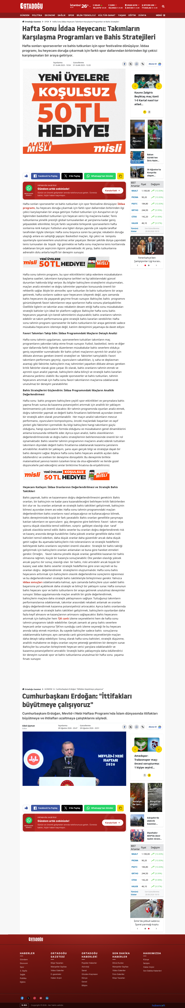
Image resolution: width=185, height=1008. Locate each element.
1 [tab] (144, 112)
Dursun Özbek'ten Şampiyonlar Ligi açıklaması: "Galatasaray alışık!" (147, 259)
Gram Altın (132, 5)
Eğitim (22, 982)
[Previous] (135, 86)
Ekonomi (24, 963)
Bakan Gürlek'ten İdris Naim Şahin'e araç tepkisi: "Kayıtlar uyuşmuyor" (153, 157)
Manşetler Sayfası (59, 967)
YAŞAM (122, 15)
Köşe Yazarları (57, 963)
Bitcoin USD (149, 5)
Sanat (84, 970)
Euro (112, 5)
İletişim (146, 963)
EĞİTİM (132, 15)
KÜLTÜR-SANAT (106, 15)
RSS (25, 1005)
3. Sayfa (23, 971)
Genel (84, 982)
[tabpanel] (146, 90)
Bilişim (84, 985)
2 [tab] (149, 112)
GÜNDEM (24, 15)
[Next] (159, 86)
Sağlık (22, 974)
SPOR (71, 15)
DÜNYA (142, 15)
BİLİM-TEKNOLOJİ (86, 15)
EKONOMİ (50, 15)
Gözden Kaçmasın (90, 974)
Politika (23, 978)
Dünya (84, 978)
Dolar (97, 5)
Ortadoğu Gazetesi (32, 21)
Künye (146, 959)
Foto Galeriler (118, 974)
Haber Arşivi (56, 978)
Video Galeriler (57, 970)
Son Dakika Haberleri (152, 971)
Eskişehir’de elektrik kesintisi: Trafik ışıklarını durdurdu (153, 820)
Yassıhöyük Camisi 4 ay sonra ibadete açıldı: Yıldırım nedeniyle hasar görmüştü (147, 922)
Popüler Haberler (89, 963)
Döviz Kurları (118, 963)
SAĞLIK (61, 15)
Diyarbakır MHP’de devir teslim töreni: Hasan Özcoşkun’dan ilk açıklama (154, 835)
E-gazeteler (56, 974)
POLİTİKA (37, 15)
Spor (22, 967)
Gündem (24, 959)
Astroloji (85, 967)
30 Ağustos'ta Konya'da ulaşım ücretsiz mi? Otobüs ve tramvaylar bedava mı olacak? (154, 172)
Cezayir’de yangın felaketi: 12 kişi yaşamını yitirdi (145, 759)
